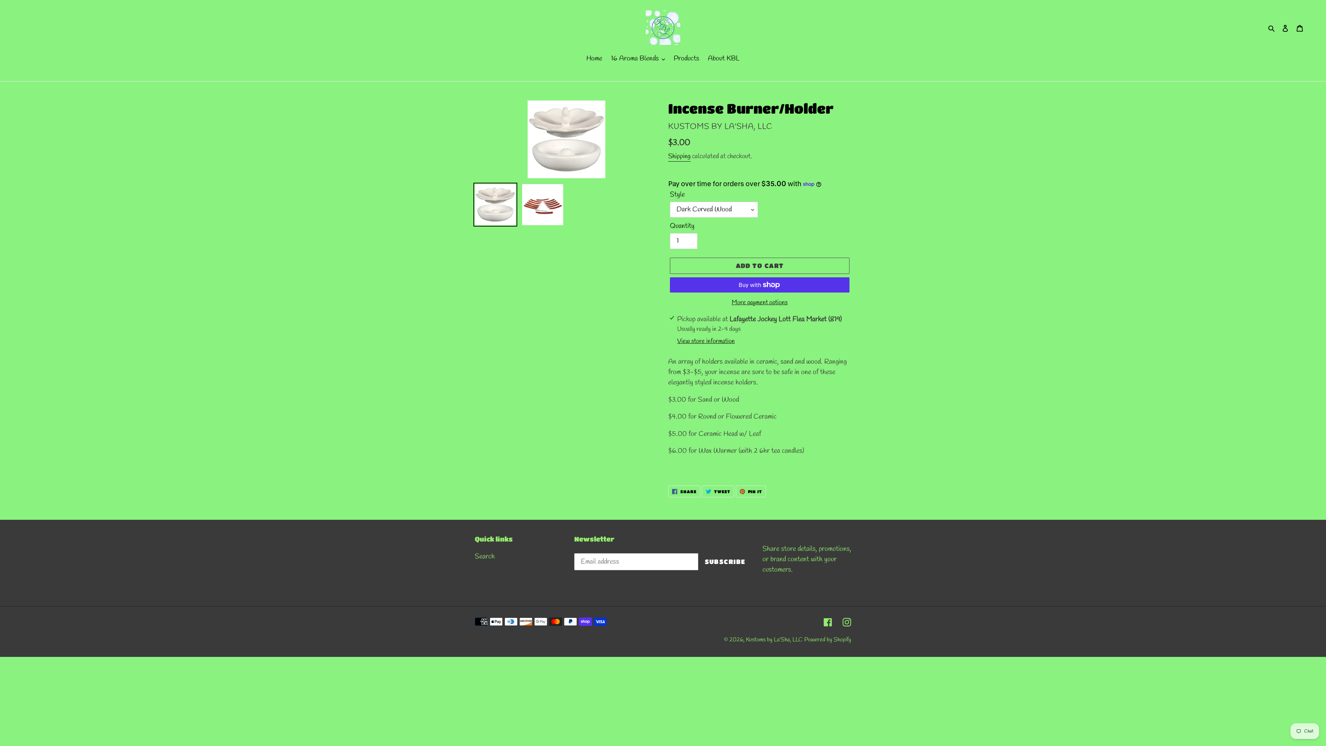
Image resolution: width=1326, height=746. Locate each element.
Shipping (679, 156)
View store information (706, 341)
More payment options (760, 302)
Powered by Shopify (827, 640)
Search (485, 556)
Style (677, 194)
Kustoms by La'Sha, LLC (775, 640)
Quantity (682, 226)
